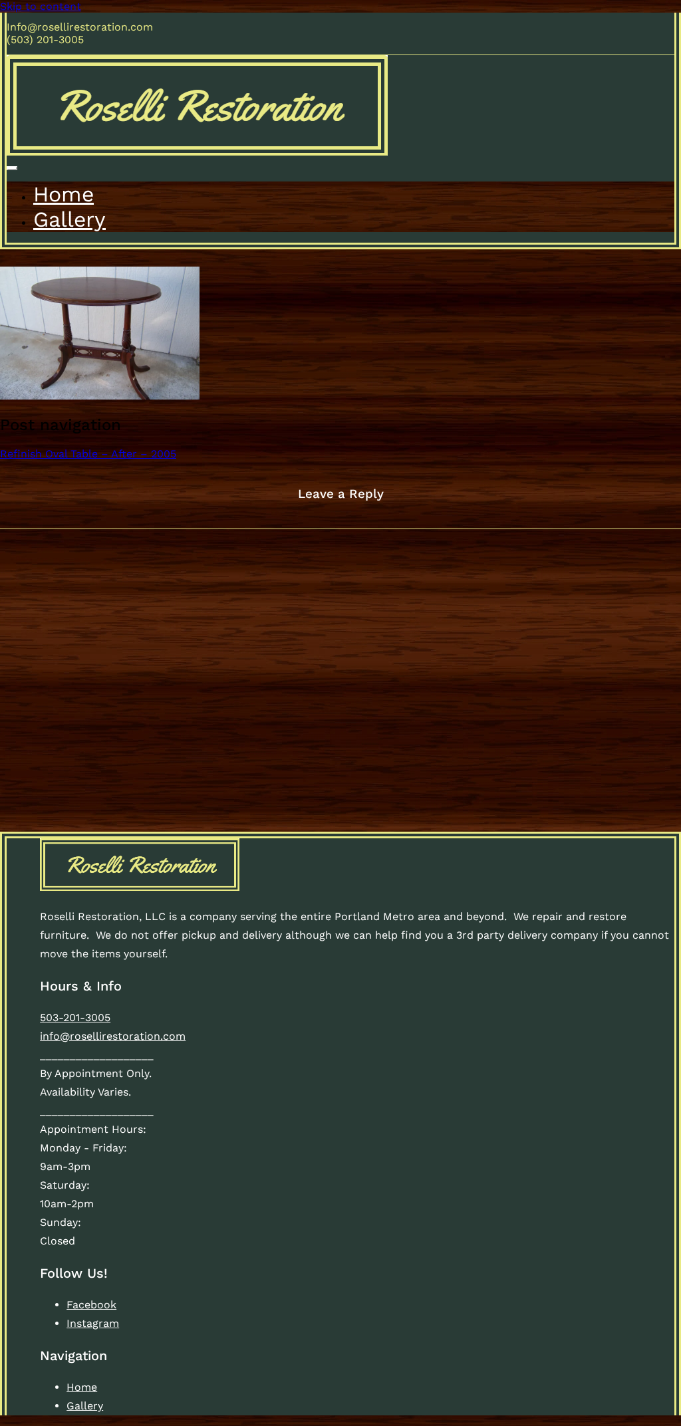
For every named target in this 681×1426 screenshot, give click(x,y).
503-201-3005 (75, 1017)
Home (63, 194)
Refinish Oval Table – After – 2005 (88, 453)
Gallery (69, 219)
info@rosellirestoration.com (113, 1036)
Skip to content (40, 6)
